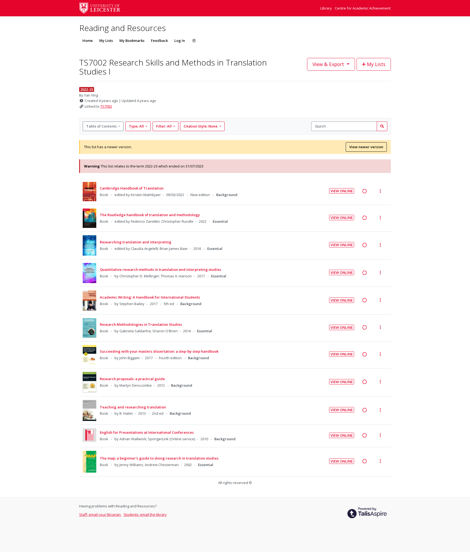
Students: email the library (145, 514)
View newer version (366, 146)
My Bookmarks (131, 40)
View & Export (328, 64)
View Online (341, 190)
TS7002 (106, 106)
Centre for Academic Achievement (363, 8)
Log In (179, 40)
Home (87, 40)
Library (326, 8)
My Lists (106, 40)
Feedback (159, 40)
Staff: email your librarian (100, 514)
